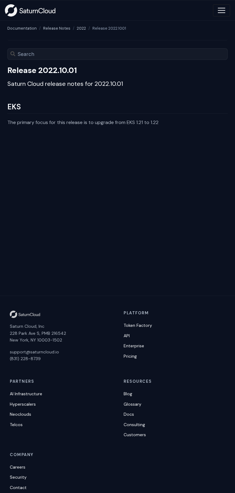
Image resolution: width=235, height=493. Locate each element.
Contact (18, 487)
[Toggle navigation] (221, 10)
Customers (135, 434)
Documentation (22, 28)
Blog (128, 393)
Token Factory (138, 325)
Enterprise (134, 346)
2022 (81, 28)
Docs (129, 414)
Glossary (132, 404)
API (127, 335)
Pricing (130, 356)
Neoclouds (20, 414)
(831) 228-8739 (25, 358)
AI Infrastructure (26, 393)
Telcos (16, 424)
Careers (17, 467)
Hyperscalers (23, 404)
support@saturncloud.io (34, 352)
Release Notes (56, 28)
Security (18, 477)
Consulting (134, 424)
